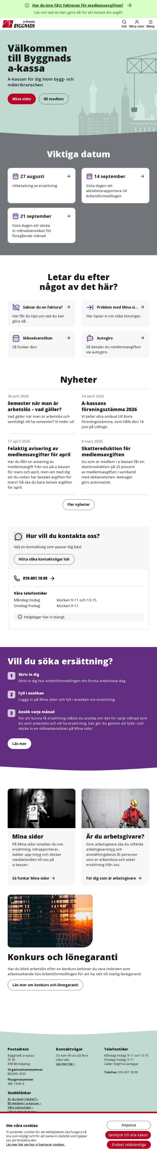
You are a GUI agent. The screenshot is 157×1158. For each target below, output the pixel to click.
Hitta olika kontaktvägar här (44, 559)
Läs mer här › (65, 1064)
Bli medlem (54, 98)
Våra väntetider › (20, 1107)
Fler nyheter (78, 504)
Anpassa (129, 1125)
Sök (124, 26)
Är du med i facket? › (23, 1099)
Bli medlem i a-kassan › (24, 1103)
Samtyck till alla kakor (128, 1134)
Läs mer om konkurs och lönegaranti (45, 984)
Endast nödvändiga (129, 1144)
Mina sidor (137, 26)
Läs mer (19, 743)
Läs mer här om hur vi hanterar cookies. (35, 1144)
